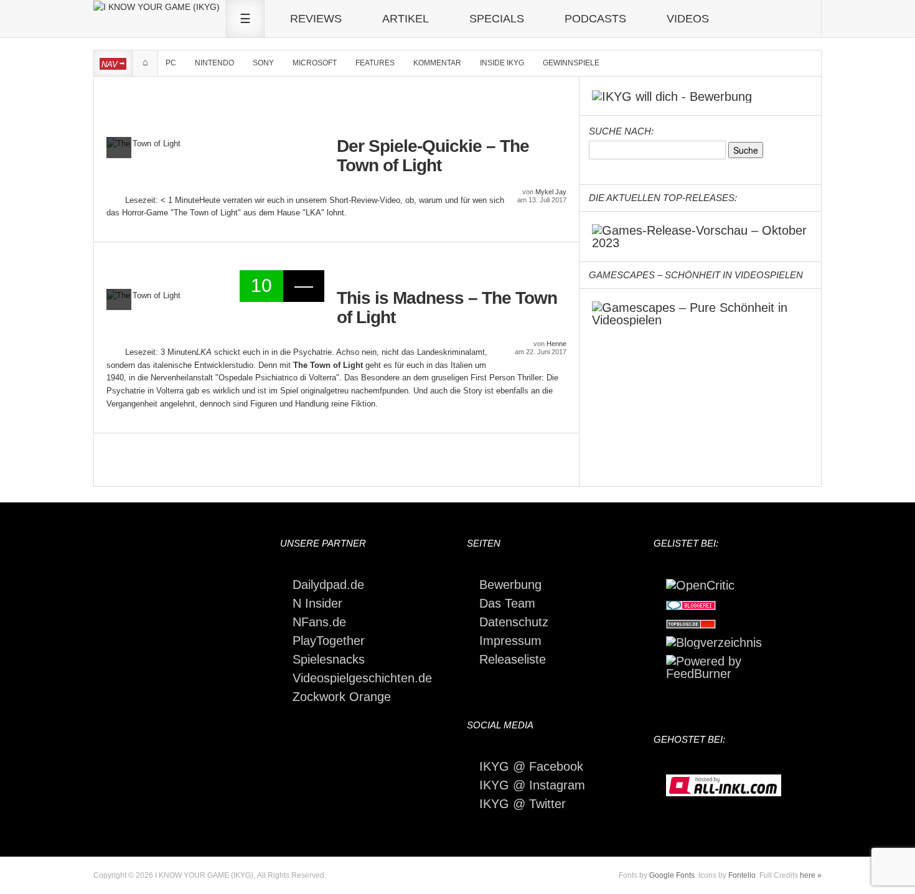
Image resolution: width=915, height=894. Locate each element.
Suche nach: (621, 131)
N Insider (317, 603)
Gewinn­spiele (571, 63)
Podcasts (595, 18)
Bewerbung (510, 584)
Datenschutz (513, 622)
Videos (688, 18)
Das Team (507, 603)
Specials (496, 18)
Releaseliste (512, 659)
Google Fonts (672, 875)
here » (811, 875)
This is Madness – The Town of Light (447, 308)
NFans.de (319, 622)
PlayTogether (329, 640)
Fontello (742, 875)
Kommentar (437, 63)
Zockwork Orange (342, 696)
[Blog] (714, 641)
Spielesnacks (329, 659)
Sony (263, 63)
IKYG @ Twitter (522, 804)
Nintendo (214, 63)
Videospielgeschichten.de (362, 678)
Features (375, 63)
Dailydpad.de (328, 584)
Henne (556, 343)
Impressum (510, 640)
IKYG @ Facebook (531, 766)
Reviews (316, 18)
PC (171, 63)
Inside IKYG (502, 63)
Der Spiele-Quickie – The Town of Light (433, 156)
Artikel (405, 18)
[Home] (156, 6)
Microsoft (315, 63)
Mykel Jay (550, 191)
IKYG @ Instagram (532, 785)
